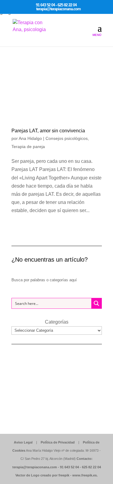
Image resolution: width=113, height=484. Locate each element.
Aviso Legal (23, 442)
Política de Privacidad (58, 442)
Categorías (56, 321)
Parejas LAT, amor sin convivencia (48, 130)
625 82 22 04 (91, 467)
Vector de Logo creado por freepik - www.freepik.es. (56, 475)
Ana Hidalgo (30, 138)
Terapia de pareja (28, 146)
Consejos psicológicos (67, 138)
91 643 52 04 (69, 467)
